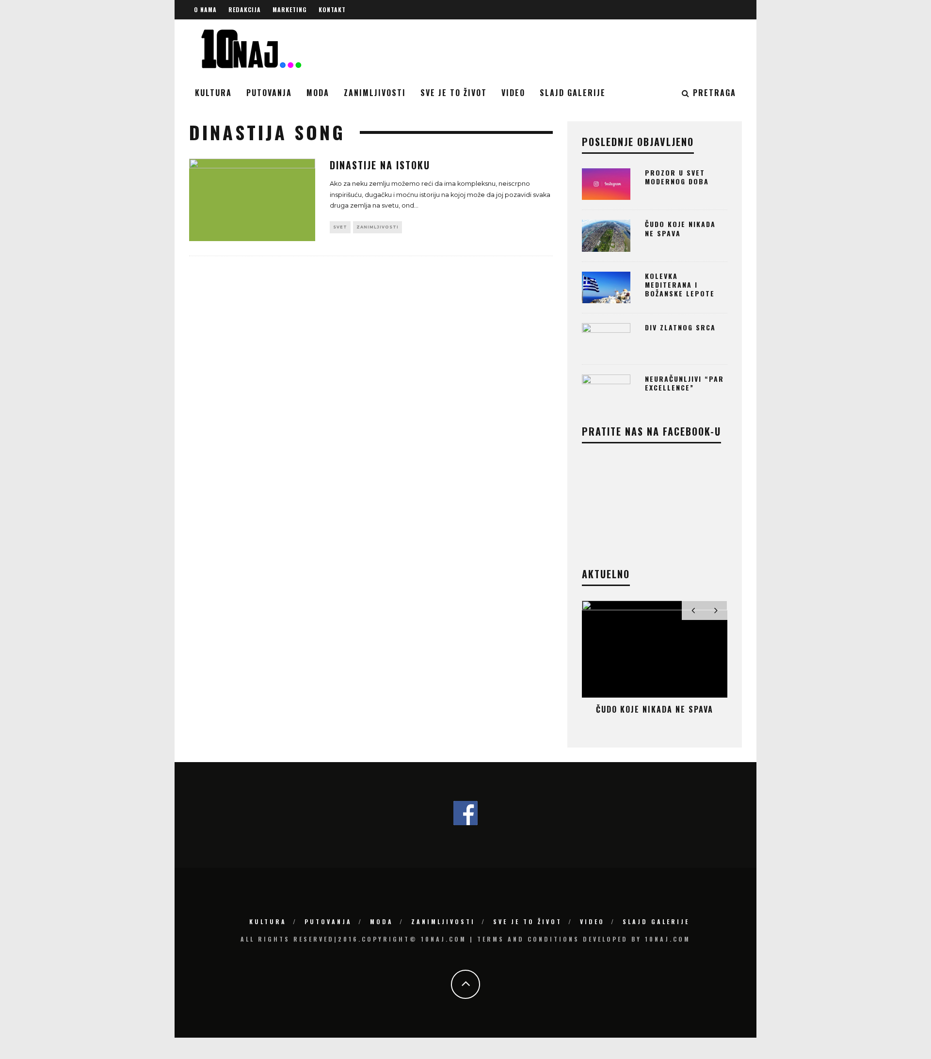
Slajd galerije (573, 92)
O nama (205, 9)
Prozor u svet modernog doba (677, 176)
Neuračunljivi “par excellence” (684, 383)
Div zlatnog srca (680, 327)
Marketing (290, 9)
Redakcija (244, 9)
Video (513, 92)
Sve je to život (453, 92)
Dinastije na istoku (380, 165)
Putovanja (269, 92)
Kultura (213, 92)
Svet (340, 227)
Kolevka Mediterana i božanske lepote (680, 284)
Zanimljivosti (375, 92)
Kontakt (332, 9)
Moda (317, 92)
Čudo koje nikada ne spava (680, 228)
